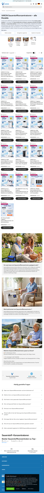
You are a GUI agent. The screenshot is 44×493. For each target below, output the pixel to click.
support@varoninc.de (11, 452)
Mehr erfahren (30, 488)
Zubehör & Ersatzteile (36, 33)
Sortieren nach (5, 52)
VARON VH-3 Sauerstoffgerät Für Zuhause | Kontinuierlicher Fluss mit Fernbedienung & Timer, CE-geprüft (7, 103)
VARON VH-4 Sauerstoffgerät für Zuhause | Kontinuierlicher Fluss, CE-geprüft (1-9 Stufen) (21, 132)
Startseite (3, 10)
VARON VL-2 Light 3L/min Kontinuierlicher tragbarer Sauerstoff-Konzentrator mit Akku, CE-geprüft (36, 74)
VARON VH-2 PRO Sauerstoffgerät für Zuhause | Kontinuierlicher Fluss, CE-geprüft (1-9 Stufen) (36, 132)
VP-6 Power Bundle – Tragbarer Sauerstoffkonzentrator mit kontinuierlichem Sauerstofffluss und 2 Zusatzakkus (7, 220)
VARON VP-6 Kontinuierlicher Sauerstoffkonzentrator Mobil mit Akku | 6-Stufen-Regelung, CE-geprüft (22, 103)
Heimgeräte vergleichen (22, 33)
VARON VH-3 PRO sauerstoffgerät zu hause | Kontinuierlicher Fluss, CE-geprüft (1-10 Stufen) (7, 161)
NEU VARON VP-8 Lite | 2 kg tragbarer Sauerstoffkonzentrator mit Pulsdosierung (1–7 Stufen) (22, 190)
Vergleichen (29, 52)
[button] (33, 4)
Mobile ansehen (8, 33)
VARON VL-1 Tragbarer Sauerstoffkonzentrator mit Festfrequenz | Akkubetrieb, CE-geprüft (36, 103)
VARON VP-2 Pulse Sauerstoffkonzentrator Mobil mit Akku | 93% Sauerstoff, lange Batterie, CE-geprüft (7, 74)
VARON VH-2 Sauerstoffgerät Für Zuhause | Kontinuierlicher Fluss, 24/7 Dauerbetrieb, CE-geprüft (36, 161)
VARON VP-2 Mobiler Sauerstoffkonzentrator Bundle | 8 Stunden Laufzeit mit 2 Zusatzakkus (36, 190)
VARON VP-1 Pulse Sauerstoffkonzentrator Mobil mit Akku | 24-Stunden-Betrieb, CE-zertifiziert (6, 132)
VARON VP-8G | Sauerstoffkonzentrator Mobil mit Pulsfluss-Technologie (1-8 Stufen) (21, 74)
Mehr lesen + (4, 30)
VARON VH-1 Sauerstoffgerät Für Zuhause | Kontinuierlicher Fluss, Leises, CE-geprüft (21, 161)
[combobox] (22, 7)
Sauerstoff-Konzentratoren (10, 10)
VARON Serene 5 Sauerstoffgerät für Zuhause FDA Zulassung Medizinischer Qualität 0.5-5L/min (7, 190)
